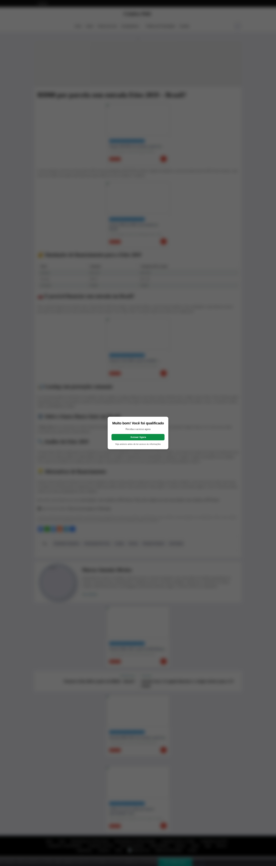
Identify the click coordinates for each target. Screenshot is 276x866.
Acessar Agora (138, 437)
